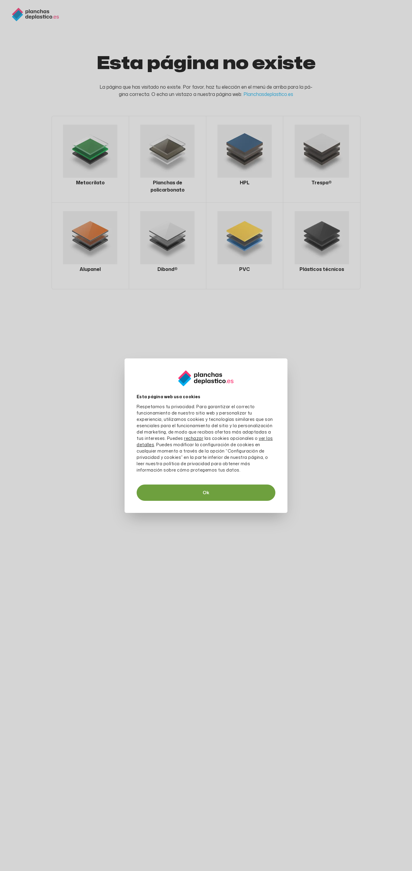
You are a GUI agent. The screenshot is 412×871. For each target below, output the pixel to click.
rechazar (193, 438)
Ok (206, 492)
